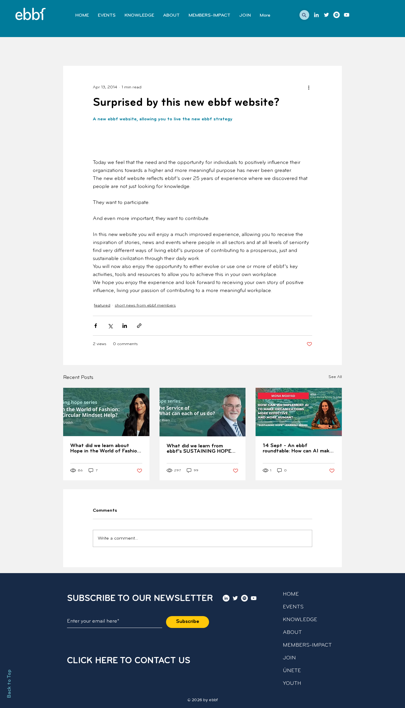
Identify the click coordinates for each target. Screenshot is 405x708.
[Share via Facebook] (95, 326)
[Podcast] (336, 15)
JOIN (289, 658)
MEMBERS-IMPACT (307, 645)
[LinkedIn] (316, 15)
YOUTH (292, 683)
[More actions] (308, 87)
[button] (304, 15)
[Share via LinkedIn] (124, 326)
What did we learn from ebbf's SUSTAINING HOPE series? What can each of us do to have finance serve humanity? (200, 449)
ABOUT (292, 632)
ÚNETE (292, 671)
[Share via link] (139, 326)
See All (335, 377)
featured (102, 305)
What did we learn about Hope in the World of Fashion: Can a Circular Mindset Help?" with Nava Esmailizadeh (105, 448)
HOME (291, 594)
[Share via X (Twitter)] (110, 326)
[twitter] (326, 15)
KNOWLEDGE (300, 620)
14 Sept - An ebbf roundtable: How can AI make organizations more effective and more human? (298, 448)
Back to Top (9, 683)
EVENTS (293, 607)
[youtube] (346, 15)
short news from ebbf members (145, 305)
